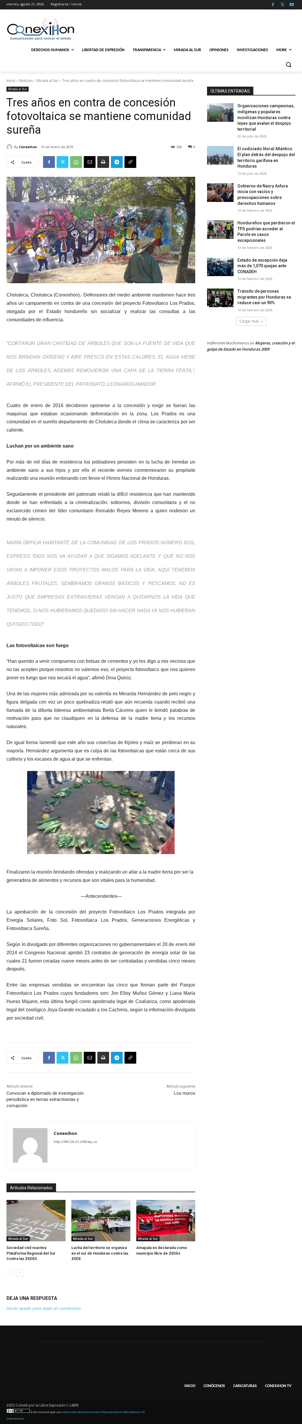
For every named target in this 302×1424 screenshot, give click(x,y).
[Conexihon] (10, 147)
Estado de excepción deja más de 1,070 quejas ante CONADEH (262, 266)
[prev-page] (10, 1273)
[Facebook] (273, 5)
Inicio (10, 80)
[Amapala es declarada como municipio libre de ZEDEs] (165, 1220)
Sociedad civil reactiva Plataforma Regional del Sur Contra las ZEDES (30, 1253)
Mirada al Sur (47, 80)
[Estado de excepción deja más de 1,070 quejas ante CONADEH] (220, 266)
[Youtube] (292, 5)
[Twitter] (282, 5)
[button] (288, 64)
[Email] (90, 162)
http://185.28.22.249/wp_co (75, 1142)
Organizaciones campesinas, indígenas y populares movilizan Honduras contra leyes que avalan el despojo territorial (265, 117)
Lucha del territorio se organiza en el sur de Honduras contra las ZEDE (99, 1253)
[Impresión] (103, 162)
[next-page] (19, 1273)
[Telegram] (117, 162)
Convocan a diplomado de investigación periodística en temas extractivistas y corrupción (45, 1099)
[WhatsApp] (76, 162)
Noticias (26, 80)
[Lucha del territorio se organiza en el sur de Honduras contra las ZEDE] (100, 1220)
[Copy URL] (130, 162)
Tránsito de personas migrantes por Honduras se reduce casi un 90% (264, 297)
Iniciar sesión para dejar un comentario (43, 1308)
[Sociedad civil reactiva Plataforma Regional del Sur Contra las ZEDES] (35, 1220)
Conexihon (28, 147)
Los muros (184, 1093)
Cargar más (249, 321)
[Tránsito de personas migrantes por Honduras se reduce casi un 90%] (220, 298)
